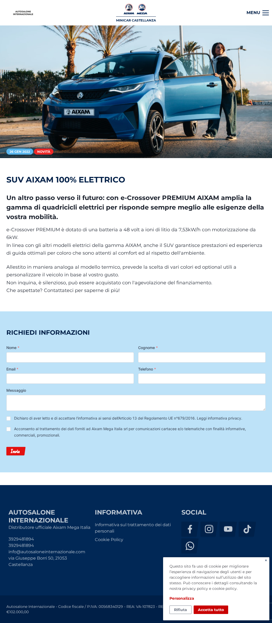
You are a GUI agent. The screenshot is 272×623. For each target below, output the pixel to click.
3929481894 (21, 539)
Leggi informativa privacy (219, 418)
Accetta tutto (211, 609)
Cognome (148, 347)
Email (12, 369)
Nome (12, 347)
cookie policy (224, 588)
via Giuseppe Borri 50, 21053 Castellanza (37, 561)
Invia (15, 451)
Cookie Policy (109, 539)
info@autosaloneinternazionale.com (46, 551)
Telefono (147, 369)
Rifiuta (180, 609)
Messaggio (16, 390)
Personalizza (181, 598)
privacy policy (195, 588)
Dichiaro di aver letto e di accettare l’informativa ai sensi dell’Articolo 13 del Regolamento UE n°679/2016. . (128, 418)
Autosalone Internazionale (23, 13)
